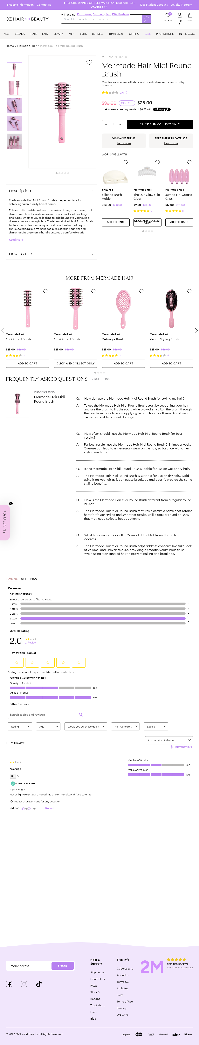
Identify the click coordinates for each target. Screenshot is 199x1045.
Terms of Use (125, 1001)
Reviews (11, 579)
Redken (123, 14)
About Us (122, 975)
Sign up (62, 965)
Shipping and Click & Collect (98, 972)
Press (120, 995)
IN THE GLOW (187, 33)
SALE (148, 33)
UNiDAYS (122, 1014)
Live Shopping (96, 1012)
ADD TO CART (116, 222)
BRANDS (20, 33)
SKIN (45, 33)
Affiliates (122, 988)
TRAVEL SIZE (116, 33)
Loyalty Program (181, 4)
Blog (93, 1018)
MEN (71, 33)
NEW (6, 33)
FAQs (93, 985)
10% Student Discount (154, 4)
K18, (115, 14)
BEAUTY (58, 33)
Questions (29, 579)
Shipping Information (20, 4)
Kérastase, (84, 14)
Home (10, 46)
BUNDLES (97, 33)
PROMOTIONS (165, 33)
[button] (5, 522)
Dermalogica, (102, 14)
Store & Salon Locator (95, 992)
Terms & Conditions (124, 981)
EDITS (83, 33)
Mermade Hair (27, 46)
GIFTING (134, 33)
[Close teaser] (11, 504)
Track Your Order (96, 1005)
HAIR (34, 33)
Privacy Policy (121, 1008)
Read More (16, 239)
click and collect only (147, 222)
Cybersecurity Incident (125, 968)
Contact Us (44, 4)
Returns (95, 999)
